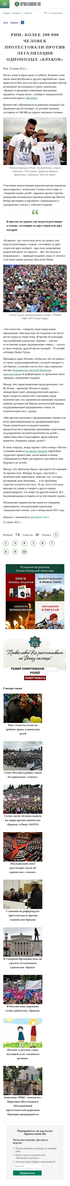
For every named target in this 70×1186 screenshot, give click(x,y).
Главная (6, 13)
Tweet (5, 22)
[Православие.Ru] (27, 4)
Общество (17, 13)
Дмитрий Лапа (40, 517)
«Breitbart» (31, 98)
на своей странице (36, 451)
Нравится (14, 22)
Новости (28, 13)
